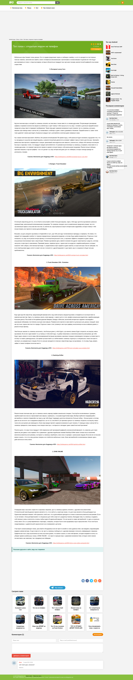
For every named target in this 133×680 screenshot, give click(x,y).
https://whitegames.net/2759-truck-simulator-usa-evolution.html (71, 348)
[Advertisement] (66, 24)
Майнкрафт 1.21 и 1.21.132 (116, 131)
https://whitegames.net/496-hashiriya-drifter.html (71, 444)
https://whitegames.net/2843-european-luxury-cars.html (71, 156)
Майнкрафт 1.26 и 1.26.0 (115, 140)
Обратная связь (37, 676)
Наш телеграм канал (49, 8)
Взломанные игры (17, 8)
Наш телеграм (59, 587)
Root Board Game (113, 118)
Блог (37, 8)
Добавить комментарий (21, 655)
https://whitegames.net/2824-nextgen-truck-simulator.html (71, 255)
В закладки (97, 49)
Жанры (29, 8)
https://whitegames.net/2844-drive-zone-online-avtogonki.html (71, 543)
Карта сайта (29, 676)
